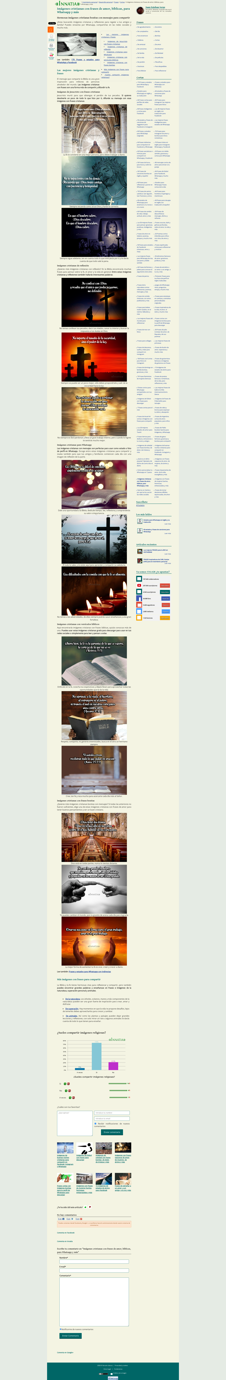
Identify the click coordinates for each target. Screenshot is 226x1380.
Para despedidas (161, 66)
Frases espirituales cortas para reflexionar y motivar (162, 247)
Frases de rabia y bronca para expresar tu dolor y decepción (162, 410)
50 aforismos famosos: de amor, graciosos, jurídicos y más (163, 258)
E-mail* (62, 1266)
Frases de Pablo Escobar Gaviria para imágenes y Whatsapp (162, 430)
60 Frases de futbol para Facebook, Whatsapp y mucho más (161, 174)
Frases (116, 2)
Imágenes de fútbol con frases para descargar (84, 1157)
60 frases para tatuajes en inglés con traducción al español (163, 202)
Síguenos (166, 605)
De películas (159, 57)
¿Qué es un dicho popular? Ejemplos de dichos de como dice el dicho (145, 462)
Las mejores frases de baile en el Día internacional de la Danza (162, 390)
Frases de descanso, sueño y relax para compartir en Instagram (144, 350)
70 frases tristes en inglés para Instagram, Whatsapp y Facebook (162, 144)
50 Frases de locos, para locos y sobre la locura (144, 164)
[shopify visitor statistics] (113, 1377)
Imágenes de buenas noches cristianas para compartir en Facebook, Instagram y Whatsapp (65, 1161)
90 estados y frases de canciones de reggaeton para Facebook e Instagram (145, 123)
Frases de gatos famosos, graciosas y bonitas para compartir (163, 438)
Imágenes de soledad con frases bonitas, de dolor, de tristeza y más (103, 1158)
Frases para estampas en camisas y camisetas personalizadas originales (163, 299)
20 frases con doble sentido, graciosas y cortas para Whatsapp (162, 153)
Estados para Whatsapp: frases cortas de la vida (161, 184)
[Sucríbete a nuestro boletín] (139, 592)
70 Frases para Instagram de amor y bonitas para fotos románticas (162, 134)
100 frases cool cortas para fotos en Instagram (144, 361)
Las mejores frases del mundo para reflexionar (145, 320)
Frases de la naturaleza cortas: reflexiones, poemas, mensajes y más (144, 288)
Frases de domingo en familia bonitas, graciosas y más (145, 369)
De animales (71, 1016)
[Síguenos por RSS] (139, 618)
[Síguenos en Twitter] (139, 611)
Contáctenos (118, 1369)
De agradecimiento (144, 27)
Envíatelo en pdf (51, 57)
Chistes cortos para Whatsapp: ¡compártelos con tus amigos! (144, 390)
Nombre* (63, 1257)
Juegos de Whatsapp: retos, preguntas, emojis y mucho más (162, 287)
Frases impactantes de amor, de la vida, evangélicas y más (163, 472)
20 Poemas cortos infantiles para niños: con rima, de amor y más (162, 237)
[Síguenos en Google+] (139, 605)
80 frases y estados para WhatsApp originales (144, 133)
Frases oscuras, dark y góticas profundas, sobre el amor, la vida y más (163, 225)
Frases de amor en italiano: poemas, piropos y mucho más (144, 236)
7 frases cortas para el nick (144, 409)
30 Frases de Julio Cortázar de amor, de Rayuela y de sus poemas (162, 333)
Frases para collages (144, 341)
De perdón (141, 62)
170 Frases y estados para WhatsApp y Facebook (144, 84)
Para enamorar (142, 36)
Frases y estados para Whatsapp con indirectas (90, 971)
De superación (71, 1008)
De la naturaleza (72, 999)
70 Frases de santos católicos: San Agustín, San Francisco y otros (144, 193)
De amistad (141, 44)
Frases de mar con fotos (143, 331)
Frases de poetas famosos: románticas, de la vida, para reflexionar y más (162, 379)
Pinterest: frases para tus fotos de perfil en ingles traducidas (162, 278)
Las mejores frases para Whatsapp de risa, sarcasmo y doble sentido (145, 259)
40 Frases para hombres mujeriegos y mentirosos (162, 193)
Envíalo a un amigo (51, 39)
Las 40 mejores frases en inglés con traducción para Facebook (162, 112)
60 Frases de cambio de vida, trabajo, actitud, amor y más (144, 213)
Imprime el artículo (51, 48)
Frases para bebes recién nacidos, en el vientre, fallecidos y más (144, 310)
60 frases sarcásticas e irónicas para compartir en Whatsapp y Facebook (145, 154)
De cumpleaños (142, 31)
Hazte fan (165, 598)
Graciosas (140, 66)
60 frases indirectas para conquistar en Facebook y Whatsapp (144, 144)
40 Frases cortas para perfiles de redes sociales (144, 102)
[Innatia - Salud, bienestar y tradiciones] (68, 3)
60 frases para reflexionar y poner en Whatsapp (144, 184)
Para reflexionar (160, 71)
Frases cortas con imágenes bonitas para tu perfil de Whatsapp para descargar (64, 1190)
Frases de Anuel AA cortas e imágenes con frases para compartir (144, 418)
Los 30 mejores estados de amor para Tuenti (144, 430)
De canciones (142, 49)
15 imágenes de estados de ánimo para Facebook (103, 1188)
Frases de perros (143, 276)
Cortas (122, 2)
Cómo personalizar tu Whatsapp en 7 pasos (144, 471)
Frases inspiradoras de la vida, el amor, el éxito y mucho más (163, 309)
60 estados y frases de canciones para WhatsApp (162, 93)
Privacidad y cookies (121, 1365)
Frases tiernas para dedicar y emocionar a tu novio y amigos (144, 438)
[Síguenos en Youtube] (139, 585)
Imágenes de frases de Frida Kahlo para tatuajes (163, 401)
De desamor (159, 49)
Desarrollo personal (106, 2)
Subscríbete (165, 586)
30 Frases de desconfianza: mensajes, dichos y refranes (161, 214)
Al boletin (140, 505)
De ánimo (158, 27)
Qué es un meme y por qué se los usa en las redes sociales (144, 492)
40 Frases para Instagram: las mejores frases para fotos (162, 102)
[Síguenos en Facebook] (139, 598)
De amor (158, 44)
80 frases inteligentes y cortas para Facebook (144, 111)
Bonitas (157, 36)
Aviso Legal (107, 1369)
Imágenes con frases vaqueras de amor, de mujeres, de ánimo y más (123, 1158)
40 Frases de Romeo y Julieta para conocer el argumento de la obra (145, 269)
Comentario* (65, 1275)
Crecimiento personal (89, 2)
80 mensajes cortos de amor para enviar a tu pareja (163, 164)
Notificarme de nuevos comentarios (77, 1329)
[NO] (68, 1084)
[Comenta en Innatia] (139, 579)
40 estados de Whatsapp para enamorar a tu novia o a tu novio (144, 203)
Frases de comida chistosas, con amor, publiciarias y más (144, 298)
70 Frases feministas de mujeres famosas (144, 377)
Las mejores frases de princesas (162, 342)
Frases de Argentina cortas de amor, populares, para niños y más (162, 419)
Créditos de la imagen (119, 1373)
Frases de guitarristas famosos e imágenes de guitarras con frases (162, 361)
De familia (140, 53)
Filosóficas (158, 62)
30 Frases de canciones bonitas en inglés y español (144, 173)
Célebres (140, 40)
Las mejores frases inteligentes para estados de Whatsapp (162, 122)
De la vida (140, 57)
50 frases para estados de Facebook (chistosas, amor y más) (145, 248)
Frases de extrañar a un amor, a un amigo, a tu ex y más (123, 1188)
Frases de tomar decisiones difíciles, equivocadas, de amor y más (162, 493)
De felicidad (159, 53)
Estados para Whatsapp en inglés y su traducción (144, 93)
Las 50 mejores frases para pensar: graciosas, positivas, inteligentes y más (145, 225)
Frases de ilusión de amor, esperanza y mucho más (162, 349)
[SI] (65, 1084)
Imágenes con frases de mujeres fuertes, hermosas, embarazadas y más (84, 1189)
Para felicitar (141, 71)
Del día (157, 31)
